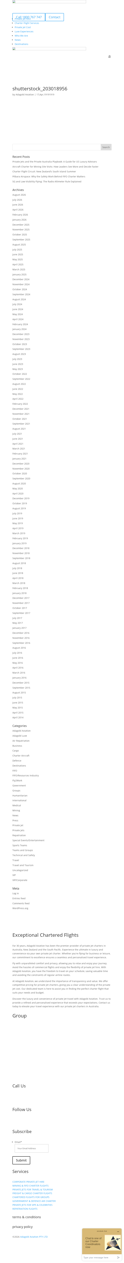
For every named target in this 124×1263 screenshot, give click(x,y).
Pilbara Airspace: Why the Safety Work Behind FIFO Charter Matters (48, 176)
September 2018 (21, 558)
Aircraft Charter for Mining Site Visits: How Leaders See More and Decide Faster (55, 166)
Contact (54, 17)
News (15, 815)
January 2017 (19, 627)
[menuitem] (27, 23)
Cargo (15, 750)
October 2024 (19, 289)
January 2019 (19, 543)
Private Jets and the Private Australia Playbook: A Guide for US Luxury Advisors (54, 161)
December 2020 (20, 463)
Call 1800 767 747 (29, 17)
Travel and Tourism (22, 865)
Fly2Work (17, 780)
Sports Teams (19, 845)
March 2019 (18, 533)
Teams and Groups (22, 850)
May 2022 (17, 393)
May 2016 (17, 662)
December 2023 (20, 334)
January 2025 (19, 274)
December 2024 (20, 279)
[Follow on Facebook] (15, 1120)
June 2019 (17, 518)
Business (17, 745)
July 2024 (17, 304)
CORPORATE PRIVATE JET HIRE (28, 1181)
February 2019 (20, 538)
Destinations (19, 765)
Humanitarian (19, 795)
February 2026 (20, 214)
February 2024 (20, 324)
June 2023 (17, 364)
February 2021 (20, 453)
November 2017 (21, 603)
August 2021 (19, 428)
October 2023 (19, 344)
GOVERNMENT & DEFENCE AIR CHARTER (34, 1201)
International (19, 800)
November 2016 (21, 637)
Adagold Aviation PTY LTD (34, 1236)
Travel (15, 860)
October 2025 (19, 234)
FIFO (14, 770)
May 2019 (17, 523)
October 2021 (19, 418)
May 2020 (17, 488)
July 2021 (17, 433)
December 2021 (20, 408)
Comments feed (21, 903)
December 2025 (20, 224)
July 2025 (17, 249)
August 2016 (19, 647)
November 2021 (21, 413)
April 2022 (17, 398)
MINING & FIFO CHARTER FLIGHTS (30, 1185)
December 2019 (20, 498)
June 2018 (17, 573)
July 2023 (17, 359)
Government (19, 785)
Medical (16, 805)
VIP (14, 875)
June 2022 (17, 388)
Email (18, 1142)
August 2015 (19, 692)
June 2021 (17, 438)
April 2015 (17, 712)
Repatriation (19, 835)
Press (15, 820)
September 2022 (21, 378)
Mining (16, 810)
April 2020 (17, 493)
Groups (16, 790)
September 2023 (21, 349)
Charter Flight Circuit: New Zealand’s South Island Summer (44, 171)
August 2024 (19, 299)
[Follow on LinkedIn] (21, 1120)
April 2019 (17, 528)
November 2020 (21, 468)
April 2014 (17, 717)
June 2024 (17, 309)
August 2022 (19, 383)
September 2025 (21, 239)
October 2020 (19, 473)
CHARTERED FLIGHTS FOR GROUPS (30, 1197)
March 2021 (18, 448)
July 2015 (17, 697)
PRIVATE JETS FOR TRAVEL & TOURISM (32, 1189)
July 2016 (17, 652)
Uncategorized (20, 870)
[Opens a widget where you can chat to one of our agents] (102, 1244)
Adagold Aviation (25, 94)
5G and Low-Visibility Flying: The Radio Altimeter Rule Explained (46, 181)
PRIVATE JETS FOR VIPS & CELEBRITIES (32, 1204)
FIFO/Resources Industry (25, 775)
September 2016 (21, 642)
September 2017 (21, 613)
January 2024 (19, 329)
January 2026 (19, 219)
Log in (15, 893)
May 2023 (17, 369)
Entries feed (19, 898)
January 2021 (19, 458)
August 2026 (19, 194)
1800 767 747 (25, 1098)
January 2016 (19, 677)
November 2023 (21, 339)
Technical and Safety (23, 855)
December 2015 (20, 682)
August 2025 (19, 244)
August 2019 (19, 508)
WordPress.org (20, 908)
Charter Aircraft (20, 755)
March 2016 (18, 672)
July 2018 (17, 568)
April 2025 (17, 264)
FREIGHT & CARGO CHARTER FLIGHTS (32, 1193)
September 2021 (21, 423)
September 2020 (21, 478)
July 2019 (17, 513)
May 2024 (17, 314)
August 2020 (19, 483)
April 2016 (17, 667)
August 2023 (19, 354)
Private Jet (17, 825)
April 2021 (17, 443)
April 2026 (17, 209)
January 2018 (19, 593)
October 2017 (19, 608)
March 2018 (18, 583)
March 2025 (18, 269)
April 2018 (17, 578)
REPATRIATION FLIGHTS (24, 1208)
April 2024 (17, 319)
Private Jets (18, 830)
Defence (16, 760)
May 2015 (17, 707)
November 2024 (21, 284)
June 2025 (17, 254)
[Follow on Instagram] (28, 1120)
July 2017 (17, 618)
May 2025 (17, 259)
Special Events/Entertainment (28, 840)
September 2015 (21, 687)
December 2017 (20, 597)
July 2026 (17, 199)
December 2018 (20, 548)
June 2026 (17, 204)
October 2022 (19, 373)
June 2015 (17, 702)
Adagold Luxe (19, 735)
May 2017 (17, 622)
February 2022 (20, 403)
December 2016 (20, 632)
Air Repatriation (21, 740)
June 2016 (17, 657)
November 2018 (21, 553)
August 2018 (19, 563)
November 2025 (21, 229)
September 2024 (21, 294)
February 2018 (20, 588)
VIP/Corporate (19, 880)
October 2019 (19, 503)
